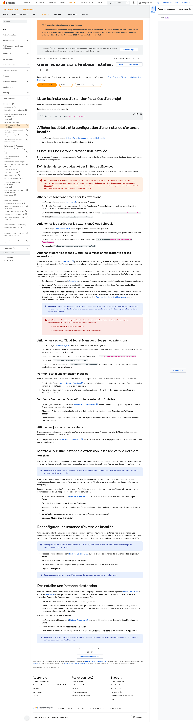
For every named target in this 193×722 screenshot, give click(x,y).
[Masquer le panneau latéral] (27, 718)
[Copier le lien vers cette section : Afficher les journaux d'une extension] (89, 427)
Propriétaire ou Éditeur (117, 77)
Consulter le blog (78, 681)
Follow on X (76, 688)
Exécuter (38, 3)
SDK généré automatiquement (88, 85)
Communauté (85, 3)
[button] (13, 34)
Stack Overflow (116, 685)
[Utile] (137, 58)
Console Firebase (48, 85)
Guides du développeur (41, 681)
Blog (157, 3)
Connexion (186, 3)
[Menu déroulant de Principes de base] (28, 14)
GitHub (35, 696)
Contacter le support (118, 681)
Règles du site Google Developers (75, 664)
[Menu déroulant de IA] (37, 14)
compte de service (130, 592)
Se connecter (178, 370)
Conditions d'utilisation (41, 717)
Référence (72, 14)
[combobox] (118, 3)
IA (34, 14)
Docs (71, 3)
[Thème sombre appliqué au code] (137, 114)
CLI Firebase (66, 85)
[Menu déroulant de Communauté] (92, 2)
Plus (99, 3)
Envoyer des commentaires (129, 64)
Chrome (71, 708)
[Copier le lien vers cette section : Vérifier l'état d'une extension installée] (90, 374)
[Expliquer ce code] (133, 114)
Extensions (28, 9)
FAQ (99, 35)
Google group (116, 688)
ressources (50, 594)
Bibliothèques (37, 692)
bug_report (189, 9)
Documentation (11, 9)
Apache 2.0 (36, 664)
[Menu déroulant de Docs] (75, 2)
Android (61, 708)
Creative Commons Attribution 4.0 (96, 661)
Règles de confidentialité (59, 717)
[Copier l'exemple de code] (141, 114)
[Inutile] (141, 58)
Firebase (40, 58)
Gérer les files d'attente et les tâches (111, 297)
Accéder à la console (171, 3)
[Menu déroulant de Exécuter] (44, 2)
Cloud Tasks (66, 261)
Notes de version (117, 692)
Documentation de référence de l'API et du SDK (49, 685)
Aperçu (5, 14)
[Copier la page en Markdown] (47, 70)
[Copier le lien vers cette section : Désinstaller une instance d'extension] (99, 586)
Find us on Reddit (78, 685)
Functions (69, 202)
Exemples (84, 14)
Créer (25, 3)
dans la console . (84, 138)
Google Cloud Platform (97, 708)
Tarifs (62, 3)
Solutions (52, 3)
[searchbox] (15, 21)
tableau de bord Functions (70, 383)
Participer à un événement (81, 696)
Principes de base (19, 14)
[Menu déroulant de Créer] (30, 2)
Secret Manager (61, 345)
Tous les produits (115, 708)
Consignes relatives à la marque (122, 696)
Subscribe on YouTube (79, 692)
